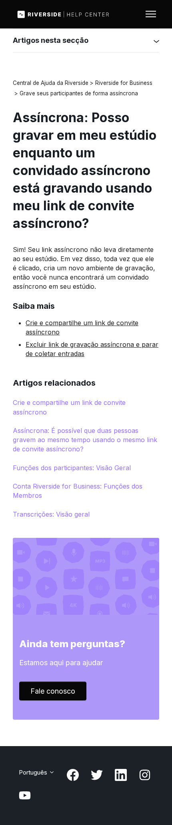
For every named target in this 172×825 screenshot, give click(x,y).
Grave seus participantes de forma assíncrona (79, 93)
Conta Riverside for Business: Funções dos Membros (77, 490)
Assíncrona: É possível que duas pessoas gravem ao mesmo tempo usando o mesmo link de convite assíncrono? (85, 440)
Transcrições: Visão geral (51, 514)
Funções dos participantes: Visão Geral (72, 468)
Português (34, 772)
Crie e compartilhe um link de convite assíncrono (69, 407)
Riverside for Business (123, 83)
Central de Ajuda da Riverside (50, 83)
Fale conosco (52, 691)
